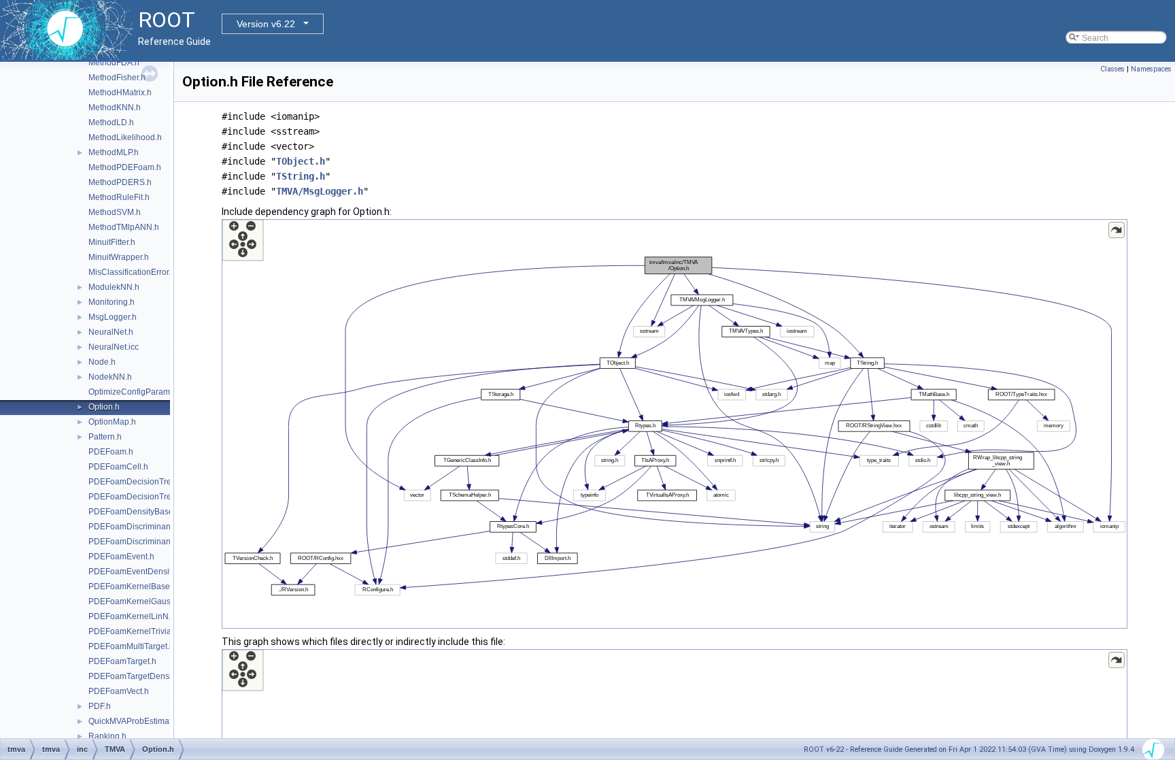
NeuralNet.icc (113, 347)
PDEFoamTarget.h (122, 661)
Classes (1112, 69)
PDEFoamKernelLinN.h (131, 616)
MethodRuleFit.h (119, 197)
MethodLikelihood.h (125, 137)
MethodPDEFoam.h (124, 167)
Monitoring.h (111, 302)
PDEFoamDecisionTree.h (135, 481)
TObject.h (300, 161)
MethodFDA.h (113, 62)
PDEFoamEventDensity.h (135, 571)
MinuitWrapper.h (118, 257)
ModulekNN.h (113, 287)
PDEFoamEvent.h (121, 556)
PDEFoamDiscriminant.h (134, 526)
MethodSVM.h (114, 212)
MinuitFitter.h (111, 242)
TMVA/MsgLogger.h (319, 191)
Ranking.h (107, 736)
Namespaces (1151, 69)
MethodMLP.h (113, 152)
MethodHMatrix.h (120, 92)
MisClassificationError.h (131, 272)
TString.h (300, 176)
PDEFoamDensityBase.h (134, 511)
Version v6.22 (266, 23)
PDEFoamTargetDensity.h (136, 676)
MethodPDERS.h (120, 182)
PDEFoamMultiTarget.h (131, 646)
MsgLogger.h (112, 317)
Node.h (102, 362)
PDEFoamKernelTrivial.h (134, 631)
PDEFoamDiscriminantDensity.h (147, 541)
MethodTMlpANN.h (123, 227)
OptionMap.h (112, 422)
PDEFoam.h (110, 452)
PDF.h (99, 706)
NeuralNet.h (110, 332)
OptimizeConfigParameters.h (141, 392)
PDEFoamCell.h (118, 467)
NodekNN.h (110, 377)
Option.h (104, 407)
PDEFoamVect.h (118, 691)
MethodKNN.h (114, 107)
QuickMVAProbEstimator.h (136, 721)
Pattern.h (105, 437)
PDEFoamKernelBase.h (132, 586)
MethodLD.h (111, 122)
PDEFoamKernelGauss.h (135, 601)
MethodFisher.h (117, 77)
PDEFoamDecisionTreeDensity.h (149, 496)
